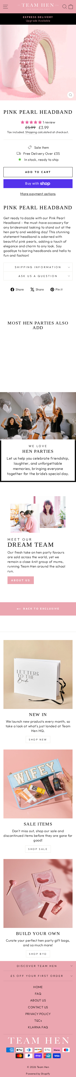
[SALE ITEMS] (38, 784)
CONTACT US (38, 1007)
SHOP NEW (38, 739)
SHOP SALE (38, 849)
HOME (38, 987)
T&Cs (38, 1020)
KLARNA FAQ (38, 1027)
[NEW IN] (38, 674)
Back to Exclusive (41, 608)
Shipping (31, 132)
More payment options (38, 194)
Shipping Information (38, 267)
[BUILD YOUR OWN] (38, 893)
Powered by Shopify (38, 1073)
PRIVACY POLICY (38, 1014)
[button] (12, 373)
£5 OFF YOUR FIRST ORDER (37, 975)
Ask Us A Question (38, 276)
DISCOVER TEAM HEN (37, 966)
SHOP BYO (38, 953)
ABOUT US (20, 580)
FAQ (38, 994)
